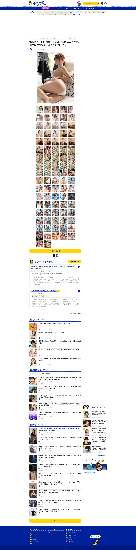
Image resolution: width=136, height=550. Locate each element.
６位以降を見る (101, 455)
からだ (60, 14)
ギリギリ (48, 373)
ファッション (49, 14)
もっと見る (76, 14)
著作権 (69, 537)
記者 (50, 532)
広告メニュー (71, 539)
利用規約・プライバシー (74, 535)
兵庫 (90, 12)
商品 (98, 12)
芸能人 (55, 14)
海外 (66, 8)
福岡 (65, 14)
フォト (57, 8)
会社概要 (69, 534)
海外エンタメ (35, 537)
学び (39, 14)
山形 (86, 12)
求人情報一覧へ (75, 261)
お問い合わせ (71, 541)
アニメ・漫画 (90, 8)
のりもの (103, 12)
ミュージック (60, 12)
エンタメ (46, 12)
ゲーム (102, 8)
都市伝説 (77, 8)
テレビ (66, 12)
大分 (82, 12)
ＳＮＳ (76, 12)
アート (69, 14)
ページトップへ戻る (95, 536)
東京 (43, 14)
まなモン (45, 8)
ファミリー (52, 12)
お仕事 (71, 12)
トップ (34, 8)
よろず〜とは (71, 532)
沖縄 (94, 12)
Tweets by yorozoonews (89, 472)
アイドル (40, 12)
